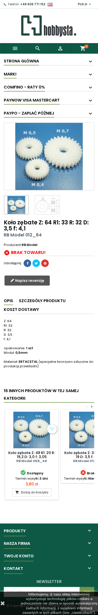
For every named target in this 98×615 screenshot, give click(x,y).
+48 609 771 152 (32, 4)
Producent (12, 245)
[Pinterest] (45, 263)
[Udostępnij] (27, 263)
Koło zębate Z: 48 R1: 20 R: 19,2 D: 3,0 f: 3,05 (31, 454)
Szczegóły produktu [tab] (42, 301)
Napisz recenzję (29, 280)
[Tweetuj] (36, 263)
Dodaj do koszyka (31, 492)
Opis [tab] (8, 301)
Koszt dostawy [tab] (21, 309)
